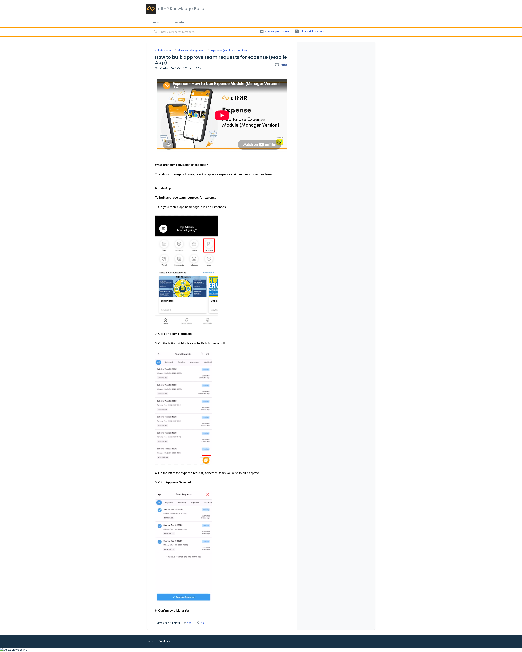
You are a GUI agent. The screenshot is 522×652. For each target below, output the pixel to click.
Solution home (164, 50)
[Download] (253, 281)
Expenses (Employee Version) (229, 50)
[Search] (155, 32)
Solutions (180, 22)
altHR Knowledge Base (191, 50)
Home (156, 22)
